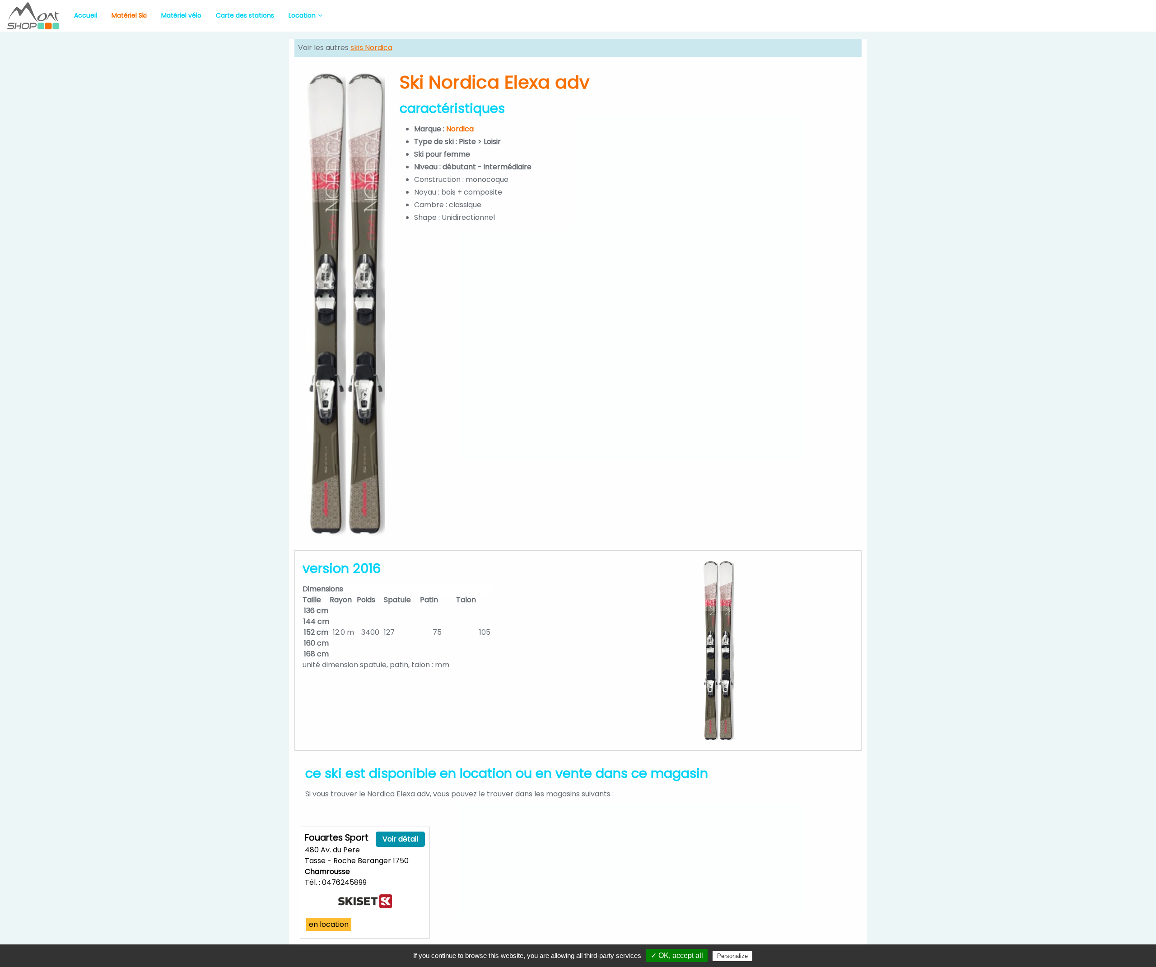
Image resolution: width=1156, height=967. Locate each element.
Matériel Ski (129, 15)
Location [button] (302, 15)
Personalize (732, 956)
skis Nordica (371, 47)
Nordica (460, 129)
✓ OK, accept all (677, 955)
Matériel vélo (181, 15)
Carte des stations (245, 15)
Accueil (85, 15)
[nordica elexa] (346, 303)
